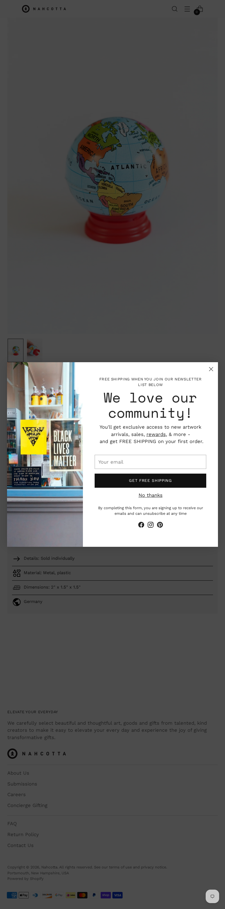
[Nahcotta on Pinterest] (159, 526)
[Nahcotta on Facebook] (141, 526)
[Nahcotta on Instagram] (150, 526)
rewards (156, 434)
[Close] (211, 369)
